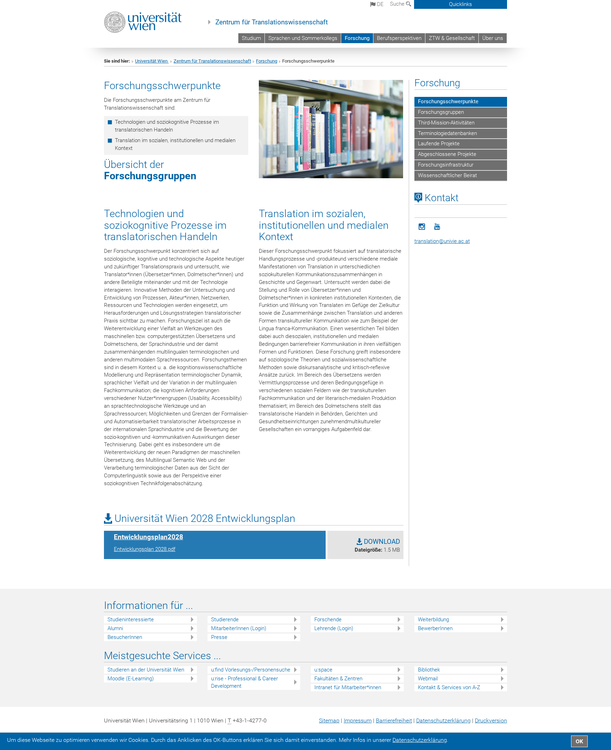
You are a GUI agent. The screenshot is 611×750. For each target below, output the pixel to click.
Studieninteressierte (130, 619)
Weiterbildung (433, 619)
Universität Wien (152, 61)
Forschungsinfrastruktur (445, 165)
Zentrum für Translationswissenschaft (271, 22)
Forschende (328, 619)
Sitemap (329, 720)
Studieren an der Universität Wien (145, 670)
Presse (219, 637)
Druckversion (491, 720)
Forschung (357, 38)
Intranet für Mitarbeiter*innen (347, 687)
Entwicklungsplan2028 (148, 537)
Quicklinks (460, 4)
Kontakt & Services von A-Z (449, 687)
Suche (398, 4)
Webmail (428, 678)
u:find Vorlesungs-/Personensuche (250, 670)
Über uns (492, 38)
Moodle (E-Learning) (130, 678)
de (380, 4)
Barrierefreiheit (394, 720)
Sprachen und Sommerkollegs (302, 38)
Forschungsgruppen (150, 176)
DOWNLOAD (381, 542)
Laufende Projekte (439, 143)
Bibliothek (429, 670)
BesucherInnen (124, 637)
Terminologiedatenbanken (447, 133)
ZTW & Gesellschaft (452, 38)
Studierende (225, 619)
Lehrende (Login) (333, 628)
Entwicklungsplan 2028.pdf (144, 549)
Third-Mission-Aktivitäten (446, 123)
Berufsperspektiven (399, 38)
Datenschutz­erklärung (443, 720)
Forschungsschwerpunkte (448, 101)
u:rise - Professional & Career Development (244, 682)
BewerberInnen (435, 628)
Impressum (358, 720)
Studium (251, 38)
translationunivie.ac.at (442, 241)
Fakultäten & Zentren (338, 678)
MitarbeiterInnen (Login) (238, 628)
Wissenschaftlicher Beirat (447, 175)
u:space (323, 670)
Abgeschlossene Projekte (447, 154)
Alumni (115, 628)
